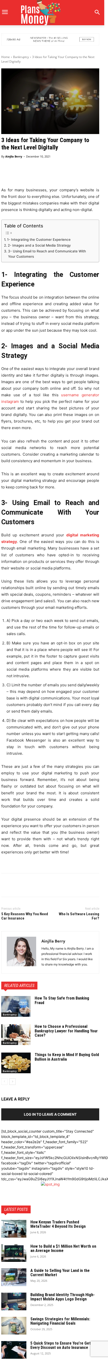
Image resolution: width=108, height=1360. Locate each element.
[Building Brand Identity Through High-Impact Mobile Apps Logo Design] (13, 1301)
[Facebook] (6, 886)
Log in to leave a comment (50, 1114)
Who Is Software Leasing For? (79, 916)
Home (5, 57)
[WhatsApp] (41, 886)
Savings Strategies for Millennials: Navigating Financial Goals (60, 1321)
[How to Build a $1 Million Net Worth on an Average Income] (13, 1253)
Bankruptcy (21, 57)
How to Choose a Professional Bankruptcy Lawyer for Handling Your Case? (66, 1031)
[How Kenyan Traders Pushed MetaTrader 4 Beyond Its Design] (13, 1229)
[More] (88, 175)
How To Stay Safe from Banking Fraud (62, 1000)
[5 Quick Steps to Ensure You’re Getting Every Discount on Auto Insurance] (13, 1350)
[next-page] (12, 1081)
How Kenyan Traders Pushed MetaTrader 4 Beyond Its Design (58, 1224)
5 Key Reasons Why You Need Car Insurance (24, 916)
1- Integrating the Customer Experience (39, 240)
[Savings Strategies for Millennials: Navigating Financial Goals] (13, 1326)
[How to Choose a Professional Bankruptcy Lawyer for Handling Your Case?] (16, 1034)
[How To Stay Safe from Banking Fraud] (16, 1006)
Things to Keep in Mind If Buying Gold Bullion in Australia (67, 1057)
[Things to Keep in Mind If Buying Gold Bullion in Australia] (16, 1063)
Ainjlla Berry (13, 156)
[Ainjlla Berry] (21, 952)
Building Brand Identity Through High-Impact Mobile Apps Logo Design (62, 1297)
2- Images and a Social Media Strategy (39, 245)
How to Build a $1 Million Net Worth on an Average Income (63, 1248)
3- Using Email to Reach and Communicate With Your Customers (47, 254)
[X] (18, 886)
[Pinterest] (29, 886)
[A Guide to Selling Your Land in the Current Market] (13, 1277)
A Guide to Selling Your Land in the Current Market (60, 1272)
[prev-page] (4, 1081)
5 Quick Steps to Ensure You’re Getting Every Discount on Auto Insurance (63, 1345)
